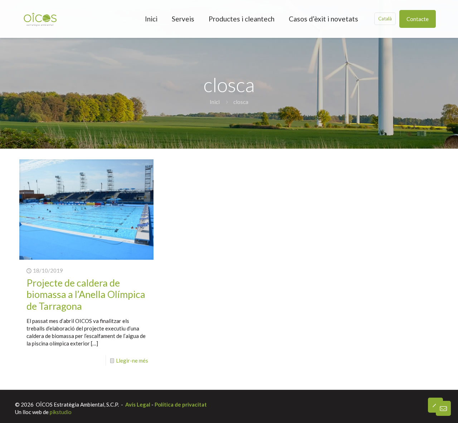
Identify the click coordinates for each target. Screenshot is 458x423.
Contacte (417, 19)
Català (385, 18)
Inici (215, 102)
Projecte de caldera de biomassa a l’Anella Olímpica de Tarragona (85, 294)
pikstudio (61, 412)
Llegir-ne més (132, 360)
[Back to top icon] (435, 405)
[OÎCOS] (40, 19)
